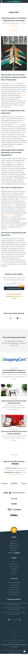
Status (14, 629)
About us (14, 562)
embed (25, 132)
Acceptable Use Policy (14, 566)
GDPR (7, 225)
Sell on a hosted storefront (14, 587)
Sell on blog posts (14, 585)
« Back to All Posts (14, 30)
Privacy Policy (14, 569)
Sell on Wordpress (14, 594)
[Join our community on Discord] (9, 620)
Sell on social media (14, 589)
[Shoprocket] (14, 531)
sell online (23, 95)
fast (2, 262)
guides (22, 23)
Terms (14, 635)
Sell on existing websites (14, 582)
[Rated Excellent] (12, 1)
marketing (14, 162)
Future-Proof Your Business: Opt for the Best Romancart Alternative (14, 613)
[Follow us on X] (12, 620)
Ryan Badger (14, 25)
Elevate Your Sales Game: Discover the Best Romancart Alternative (14, 608)
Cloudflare (22, 199)
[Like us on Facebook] (16, 620)
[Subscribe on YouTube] (19, 620)
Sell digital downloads (14, 592)
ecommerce (11, 83)
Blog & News (14, 573)
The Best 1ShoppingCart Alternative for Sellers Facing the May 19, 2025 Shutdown (14, 604)
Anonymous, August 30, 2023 (11, 474)
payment (21, 122)
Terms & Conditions (14, 564)
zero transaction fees (9, 215)
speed (9, 217)
